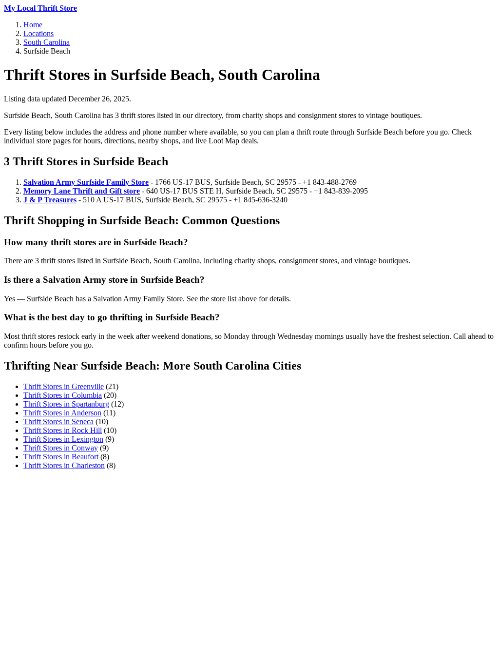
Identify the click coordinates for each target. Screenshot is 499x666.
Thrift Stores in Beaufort (60, 456)
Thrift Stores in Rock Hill (62, 430)
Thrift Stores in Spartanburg (66, 404)
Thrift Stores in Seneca (58, 421)
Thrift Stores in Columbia (62, 395)
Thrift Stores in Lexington (63, 439)
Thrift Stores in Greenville (63, 386)
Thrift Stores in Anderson (62, 413)
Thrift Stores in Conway (60, 448)
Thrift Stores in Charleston (64, 465)
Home (32, 24)
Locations (38, 33)
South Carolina (46, 42)
